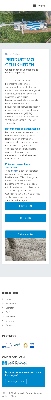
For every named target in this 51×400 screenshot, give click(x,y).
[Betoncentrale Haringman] (7, 5)
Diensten (25, 218)
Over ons (10, 321)
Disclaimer (38, 393)
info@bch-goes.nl (16, 393)
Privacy (28, 393)
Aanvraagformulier (16, 381)
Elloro (13, 396)
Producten (11, 303)
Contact (9, 325)
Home (9, 299)
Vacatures (10, 316)
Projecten (25, 206)
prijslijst (14, 171)
